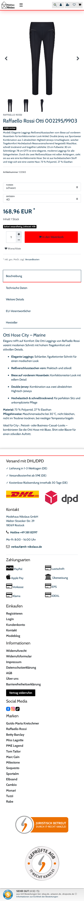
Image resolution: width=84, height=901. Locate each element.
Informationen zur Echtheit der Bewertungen (37, 896)
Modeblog (13, 636)
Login (10, 619)
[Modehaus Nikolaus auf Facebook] (8, 708)
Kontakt (11, 630)
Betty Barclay (15, 735)
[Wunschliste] (74, 5)
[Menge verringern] (19, 240)
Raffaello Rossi (16, 729)
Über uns (12, 678)
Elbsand (11, 779)
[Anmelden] (61, 5)
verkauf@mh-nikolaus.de (26, 546)
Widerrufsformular (19, 656)
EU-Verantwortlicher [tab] (18, 311)
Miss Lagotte (14, 740)
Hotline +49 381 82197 (23, 532)
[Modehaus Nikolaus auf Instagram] (13, 708)
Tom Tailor (13, 751)
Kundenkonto (15, 625)
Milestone (13, 762)
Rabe (9, 801)
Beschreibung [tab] (14, 276)
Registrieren (14, 613)
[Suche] (55, 5)
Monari (11, 790)
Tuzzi (9, 796)
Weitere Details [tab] (15, 299)
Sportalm (12, 774)
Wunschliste (14, 248)
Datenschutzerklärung (21, 667)
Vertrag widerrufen (20, 693)
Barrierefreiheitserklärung (23, 684)
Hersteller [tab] (11, 322)
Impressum (13, 662)
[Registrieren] (68, 5)
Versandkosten (32, 259)
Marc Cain (13, 757)
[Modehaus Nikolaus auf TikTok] (17, 708)
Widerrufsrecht (16, 651)
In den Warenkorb (53, 237)
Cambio (11, 785)
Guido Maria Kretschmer (22, 723)
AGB (9, 673)
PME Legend (14, 746)
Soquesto (12, 768)
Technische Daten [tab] (16, 288)
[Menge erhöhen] (19, 234)
